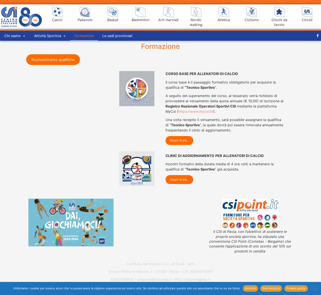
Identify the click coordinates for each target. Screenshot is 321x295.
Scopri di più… (179, 140)
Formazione (84, 36)
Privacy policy (296, 288)
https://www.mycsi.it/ (195, 111)
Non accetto (271, 288)
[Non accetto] (314, 288)
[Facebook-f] (317, 35)
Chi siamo (12, 36)
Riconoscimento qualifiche (53, 59)
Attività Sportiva (47, 36)
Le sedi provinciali (117, 36)
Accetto (250, 288)
